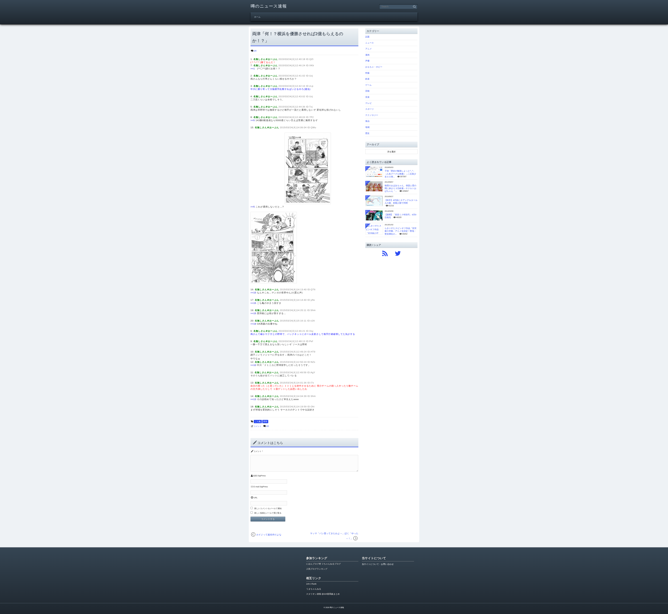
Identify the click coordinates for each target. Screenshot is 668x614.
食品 (367, 121)
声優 (367, 61)
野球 (265, 422)
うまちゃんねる (313, 589)
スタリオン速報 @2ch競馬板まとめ (323, 594)
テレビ (368, 103)
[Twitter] (397, 253)
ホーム (257, 17)
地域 (367, 127)
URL (255, 498)
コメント (257, 426)
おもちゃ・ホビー (373, 67)
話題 (367, 37)
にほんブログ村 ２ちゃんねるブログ (323, 564)
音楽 (367, 97)
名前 (255, 476)
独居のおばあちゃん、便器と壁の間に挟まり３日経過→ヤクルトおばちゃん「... (400, 188)
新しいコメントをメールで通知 (268, 509)
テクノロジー (371, 115)
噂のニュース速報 (269, 6)
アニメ (368, 49)
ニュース (369, 43)
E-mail (256, 487)
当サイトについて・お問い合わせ (378, 564)
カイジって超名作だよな (268, 534)
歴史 (367, 133)
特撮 (367, 73)
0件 (255, 51)
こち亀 (258, 422)
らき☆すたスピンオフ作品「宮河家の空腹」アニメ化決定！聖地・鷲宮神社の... (400, 231)
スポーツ (369, 109)
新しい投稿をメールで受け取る (267, 513)
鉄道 (367, 79)
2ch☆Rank (311, 584)
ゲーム (368, 85)
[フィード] (385, 253)
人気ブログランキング (316, 569)
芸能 (367, 91)
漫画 (367, 55)
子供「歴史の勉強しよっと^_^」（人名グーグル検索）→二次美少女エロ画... (400, 174)
